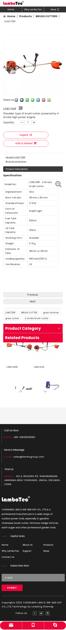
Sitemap (48, 606)
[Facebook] (35, 613)
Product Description (17, 169)
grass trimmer (51, 312)
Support (27, 551)
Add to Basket (24, 143)
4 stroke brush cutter (36, 318)
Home (11, 9)
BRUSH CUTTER (29, 312)
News (46, 551)
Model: (10, 157)
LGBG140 (38, 382)
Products (48, 544)
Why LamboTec (33, 9)
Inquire (24, 135)
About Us (28, 544)
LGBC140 (11, 382)
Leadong (37, 606)
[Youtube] (48, 613)
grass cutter (12, 318)
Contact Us (8, 557)
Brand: (10, 162)
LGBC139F (10, 312)
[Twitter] (41, 613)
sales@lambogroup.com (29, 456)
